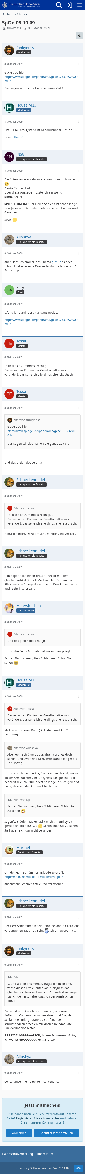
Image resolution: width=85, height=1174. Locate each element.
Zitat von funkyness (26, 420)
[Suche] (59, 5)
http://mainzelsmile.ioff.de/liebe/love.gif (32, 877)
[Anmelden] (69, 5)
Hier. (17, 137)
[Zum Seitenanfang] (78, 1168)
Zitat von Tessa (23, 508)
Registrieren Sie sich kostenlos (37, 1118)
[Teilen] (79, 35)
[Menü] (80, 5)
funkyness (14, 28)
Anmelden (19, 1133)
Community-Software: (42, 1168)
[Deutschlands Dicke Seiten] (21, 5)
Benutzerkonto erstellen (56, 1133)
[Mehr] (78, 64)
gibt (55, 262)
